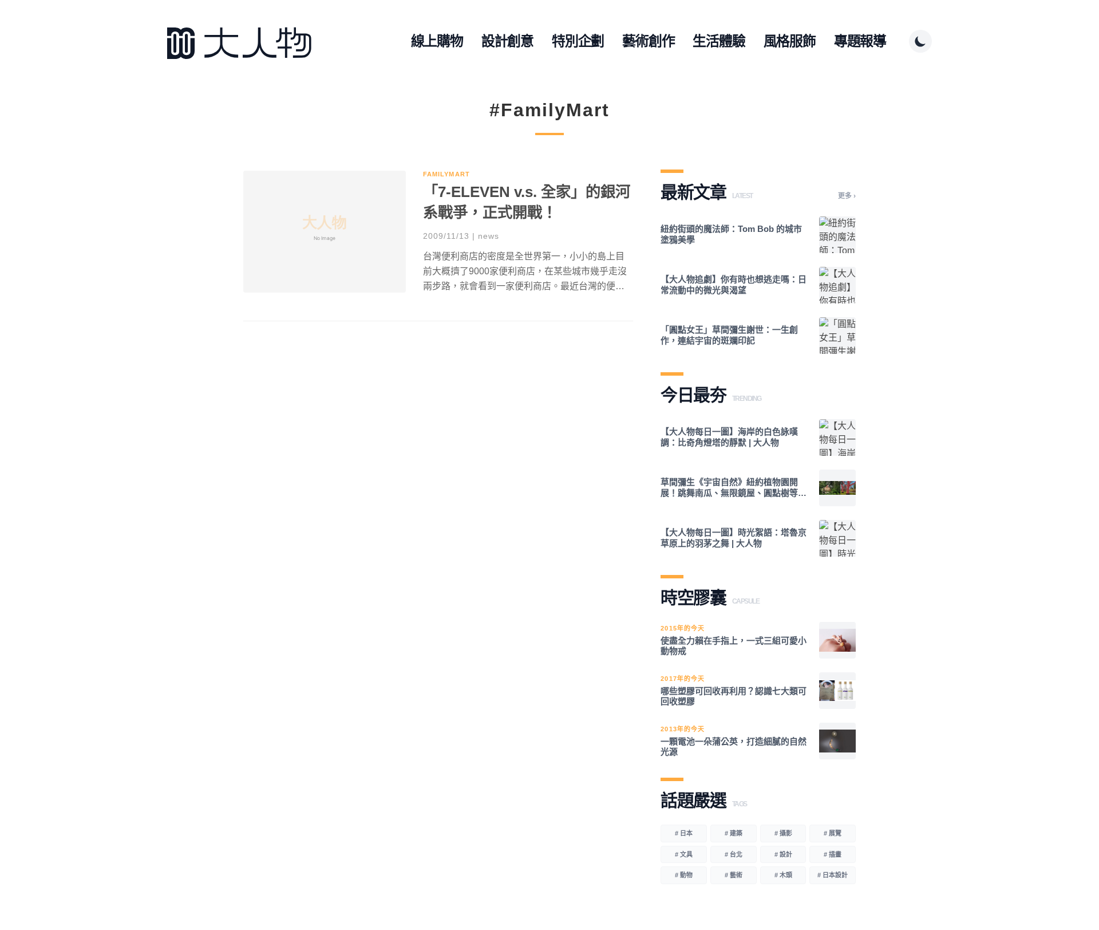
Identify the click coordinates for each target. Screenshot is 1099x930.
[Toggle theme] (920, 41)
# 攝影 (783, 833)
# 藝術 (733, 875)
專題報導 (860, 41)
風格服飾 (790, 41)
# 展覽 (832, 833)
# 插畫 (832, 854)
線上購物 (437, 41)
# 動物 (684, 875)
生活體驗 (719, 41)
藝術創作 (648, 41)
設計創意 (507, 41)
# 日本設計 (832, 875)
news (488, 236)
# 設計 (783, 854)
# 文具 (684, 854)
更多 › (847, 196)
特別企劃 (578, 41)
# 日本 (684, 833)
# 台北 (733, 854)
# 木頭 (783, 875)
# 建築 (733, 833)
